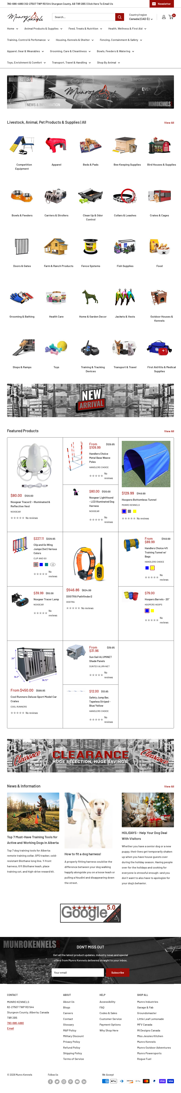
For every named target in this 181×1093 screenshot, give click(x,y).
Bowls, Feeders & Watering (113, 51)
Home (10, 28)
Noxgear (16, 511)
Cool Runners (19, 706)
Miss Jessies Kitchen (150, 1036)
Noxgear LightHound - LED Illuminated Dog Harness (101, 501)
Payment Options (110, 1024)
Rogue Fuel (144, 1058)
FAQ (102, 1007)
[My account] (164, 17)
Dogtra (70, 601)
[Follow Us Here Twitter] (57, 1081)
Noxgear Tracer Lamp (46, 599)
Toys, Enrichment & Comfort (24, 62)
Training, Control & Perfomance (26, 39)
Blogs (66, 1007)
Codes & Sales (108, 1013)
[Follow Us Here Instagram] (63, 1081)
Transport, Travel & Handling (69, 62)
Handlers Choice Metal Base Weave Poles (99, 458)
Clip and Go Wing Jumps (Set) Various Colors (45, 549)
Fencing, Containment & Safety (119, 39)
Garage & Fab (145, 1007)
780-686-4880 (15, 1023)
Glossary (68, 1024)
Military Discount (73, 1036)
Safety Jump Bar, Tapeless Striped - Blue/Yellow (99, 701)
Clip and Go (40, 558)
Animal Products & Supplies (41, 28)
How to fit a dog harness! (83, 854)
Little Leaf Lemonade (150, 1018)
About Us (68, 1001)
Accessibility (107, 1001)
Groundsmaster (147, 1013)
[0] (171, 17)
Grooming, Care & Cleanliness (68, 51)
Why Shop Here (109, 1030)
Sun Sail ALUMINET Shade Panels (100, 659)
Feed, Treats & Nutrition (83, 28)
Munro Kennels (131, 505)
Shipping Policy (72, 1053)
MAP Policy (69, 1030)
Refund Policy (71, 1047)
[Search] (119, 17)
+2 (53, 564)
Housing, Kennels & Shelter (73, 39)
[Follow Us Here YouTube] (77, 1081)
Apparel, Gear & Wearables (23, 51)
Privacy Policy (71, 1041)
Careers (68, 1013)
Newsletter (164, 3)
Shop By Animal (106, 62)
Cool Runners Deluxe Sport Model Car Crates (34, 699)
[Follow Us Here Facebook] (50, 1081)
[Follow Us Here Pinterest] (70, 1081)
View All (169, 122)
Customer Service (111, 1018)
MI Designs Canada (148, 1030)
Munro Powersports (149, 1053)
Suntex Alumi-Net (99, 666)
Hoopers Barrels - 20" (157, 599)
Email (10, 1028)
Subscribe (117, 972)
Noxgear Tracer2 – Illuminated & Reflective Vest (30, 504)
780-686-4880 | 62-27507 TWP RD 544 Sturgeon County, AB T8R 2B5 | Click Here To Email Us (60, 3)
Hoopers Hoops (153, 604)
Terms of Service (73, 1058)
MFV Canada (144, 1024)
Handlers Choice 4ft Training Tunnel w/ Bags (156, 552)
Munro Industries (147, 1001)
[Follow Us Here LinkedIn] (83, 1081)
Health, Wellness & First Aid (125, 28)
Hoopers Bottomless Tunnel (139, 499)
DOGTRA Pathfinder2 (79, 596)
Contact (68, 1018)
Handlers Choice (99, 467)
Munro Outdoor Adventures (154, 1047)
